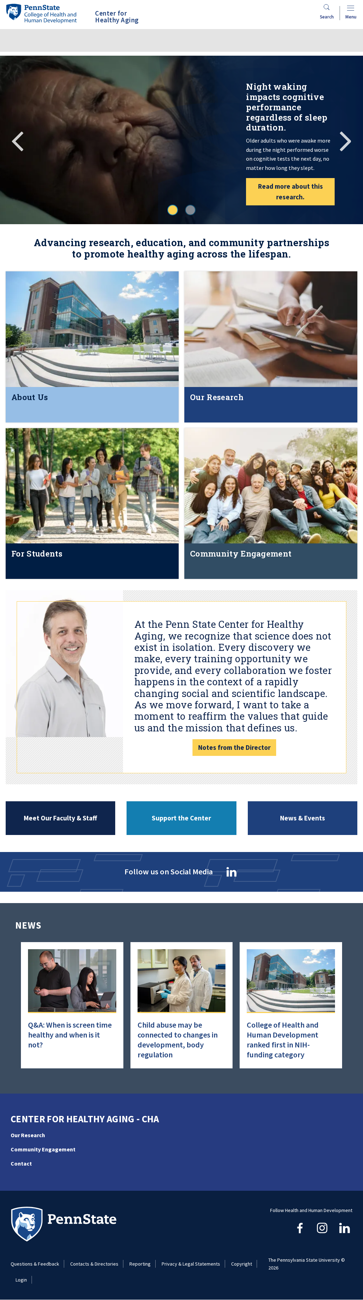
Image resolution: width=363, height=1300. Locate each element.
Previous (18, 140)
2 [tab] (190, 210)
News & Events (302, 818)
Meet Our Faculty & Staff (60, 818)
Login (21, 1280)
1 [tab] (172, 210)
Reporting (140, 1264)
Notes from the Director (234, 747)
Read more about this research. (290, 191)
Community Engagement (43, 1149)
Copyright (241, 1264)
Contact (21, 1163)
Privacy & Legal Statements (191, 1264)
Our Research (28, 1135)
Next (345, 140)
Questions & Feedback (35, 1264)
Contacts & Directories (94, 1264)
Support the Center (181, 818)
